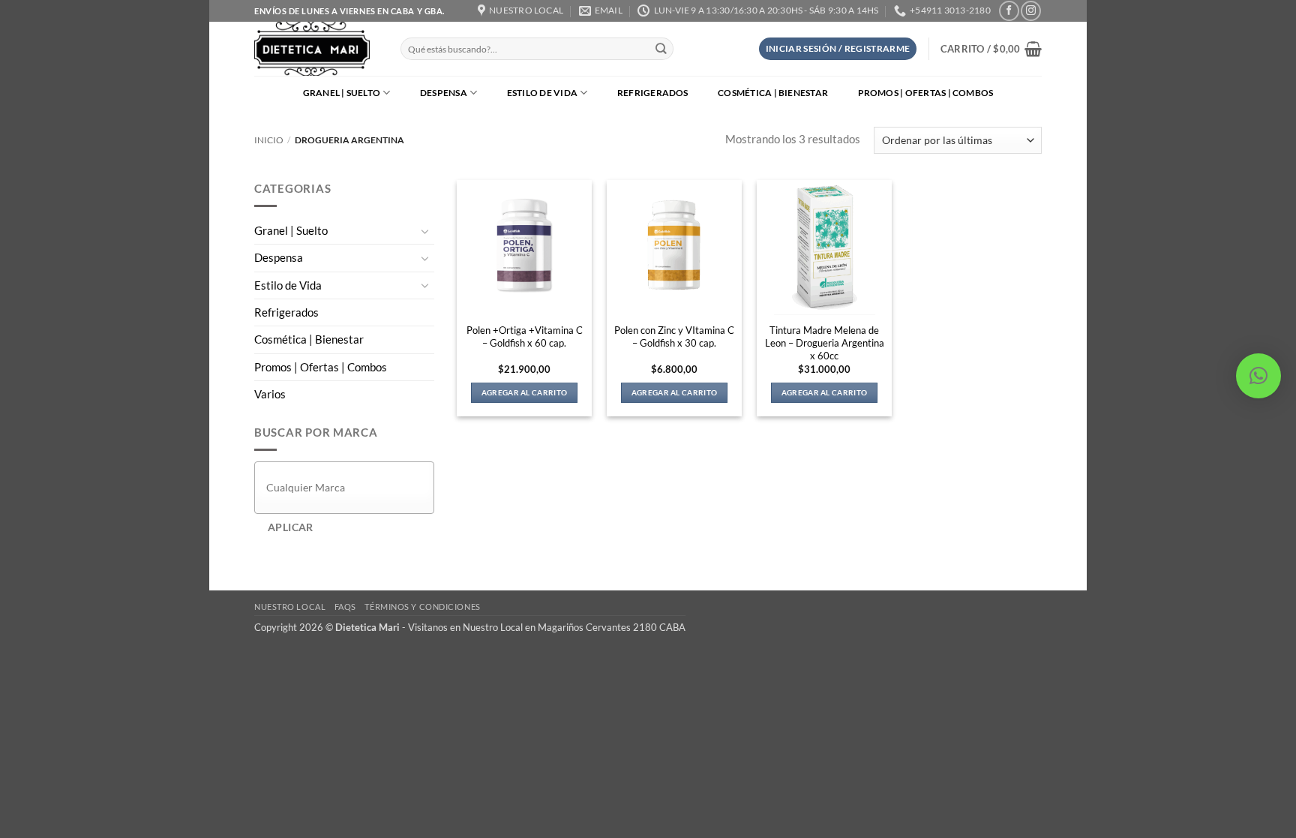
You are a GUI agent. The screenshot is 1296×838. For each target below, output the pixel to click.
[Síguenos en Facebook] (1008, 11)
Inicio (269, 140)
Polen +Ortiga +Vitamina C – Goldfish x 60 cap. (524, 336)
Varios (270, 394)
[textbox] (348, 486)
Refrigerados (652, 93)
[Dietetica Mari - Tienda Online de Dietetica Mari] (316, 49)
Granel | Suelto (342, 93)
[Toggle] (425, 231)
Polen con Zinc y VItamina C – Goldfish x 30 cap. (674, 336)
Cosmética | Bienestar (773, 93)
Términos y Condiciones (422, 606)
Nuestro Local (290, 606)
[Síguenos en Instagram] (1030, 11)
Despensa (443, 93)
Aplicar (291, 527)
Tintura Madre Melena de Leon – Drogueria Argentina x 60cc (824, 343)
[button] (838, 49)
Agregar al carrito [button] (525, 392)
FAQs (345, 606)
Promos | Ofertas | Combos (926, 93)
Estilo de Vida (542, 93)
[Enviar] (661, 49)
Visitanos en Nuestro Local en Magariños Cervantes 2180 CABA (547, 627)
